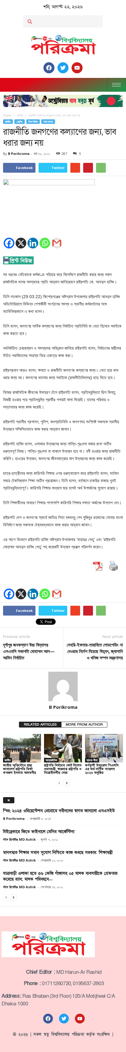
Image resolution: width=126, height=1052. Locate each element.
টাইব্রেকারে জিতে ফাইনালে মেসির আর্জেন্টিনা (38, 832)
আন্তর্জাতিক (51, 760)
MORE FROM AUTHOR (84, 724)
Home (7, 115)
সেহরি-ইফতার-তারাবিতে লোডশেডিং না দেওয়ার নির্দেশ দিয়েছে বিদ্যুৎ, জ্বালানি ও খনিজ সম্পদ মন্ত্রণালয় (95, 651)
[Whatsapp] (44, 243)
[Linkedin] (33, 243)
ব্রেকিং (20, 122)
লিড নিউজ (33, 122)
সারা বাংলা (48, 122)
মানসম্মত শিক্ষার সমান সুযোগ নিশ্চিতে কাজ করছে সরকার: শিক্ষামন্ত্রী (58, 852)
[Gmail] (56, 243)
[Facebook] (9, 243)
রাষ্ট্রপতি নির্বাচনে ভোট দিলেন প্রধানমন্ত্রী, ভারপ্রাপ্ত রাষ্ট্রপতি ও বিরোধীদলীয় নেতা (62, 769)
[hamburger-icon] (116, 85)
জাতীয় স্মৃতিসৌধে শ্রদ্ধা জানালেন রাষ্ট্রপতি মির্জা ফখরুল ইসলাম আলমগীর (19, 769)
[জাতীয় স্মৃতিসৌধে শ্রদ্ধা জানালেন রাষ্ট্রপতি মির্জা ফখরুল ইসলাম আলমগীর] (22, 748)
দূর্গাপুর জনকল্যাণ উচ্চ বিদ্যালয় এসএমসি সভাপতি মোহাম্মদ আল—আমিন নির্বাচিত (29, 651)
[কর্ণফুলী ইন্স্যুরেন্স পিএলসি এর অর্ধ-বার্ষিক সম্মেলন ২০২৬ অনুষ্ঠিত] (104, 748)
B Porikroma (19, 153)
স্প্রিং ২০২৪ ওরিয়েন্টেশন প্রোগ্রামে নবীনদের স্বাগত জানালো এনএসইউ (59, 811)
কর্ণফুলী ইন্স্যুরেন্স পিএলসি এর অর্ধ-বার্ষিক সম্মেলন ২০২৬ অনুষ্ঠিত (102, 769)
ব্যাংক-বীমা (92, 760)
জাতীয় (8, 122)
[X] (21, 243)
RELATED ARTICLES (40, 724)
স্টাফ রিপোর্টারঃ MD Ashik (19, 839)
